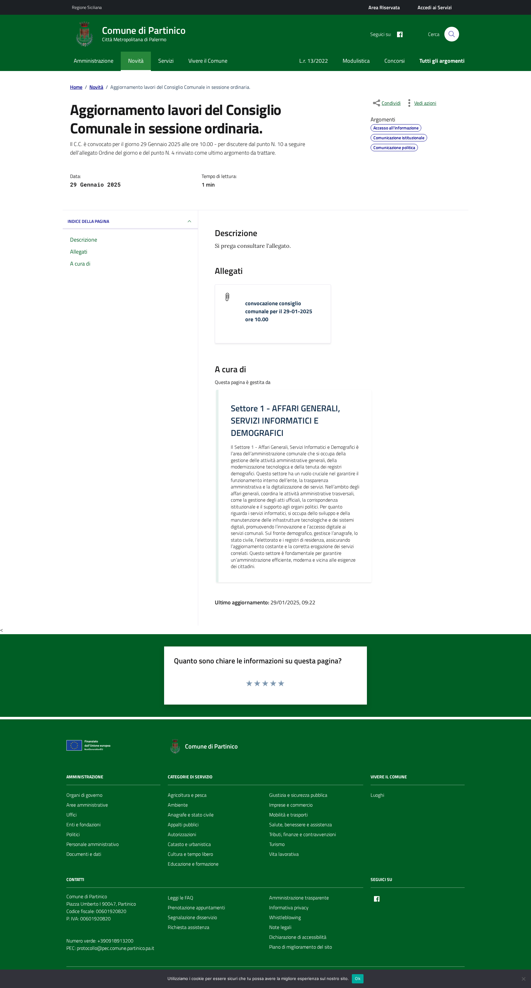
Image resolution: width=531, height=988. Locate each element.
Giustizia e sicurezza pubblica (298, 795)
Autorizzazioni (182, 834)
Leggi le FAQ (180, 897)
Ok (357, 978)
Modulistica (356, 61)
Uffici (71, 814)
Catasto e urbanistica (189, 844)
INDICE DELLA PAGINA (88, 221)
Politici (73, 834)
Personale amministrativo (92, 844)
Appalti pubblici (183, 824)
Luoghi (377, 795)
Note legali (280, 927)
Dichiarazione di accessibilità (297, 937)
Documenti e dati (83, 854)
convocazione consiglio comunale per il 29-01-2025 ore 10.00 (278, 311)
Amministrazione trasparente (299, 897)
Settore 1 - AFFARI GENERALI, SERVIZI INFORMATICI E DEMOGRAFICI (285, 420)
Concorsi (394, 61)
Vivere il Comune (207, 61)
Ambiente (178, 804)
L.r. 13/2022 (313, 61)
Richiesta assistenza (188, 927)
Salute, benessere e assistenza (300, 824)
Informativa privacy (289, 907)
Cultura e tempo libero (190, 854)
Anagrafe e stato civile (191, 814)
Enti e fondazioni (83, 824)
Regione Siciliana (87, 7)
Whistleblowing (285, 917)
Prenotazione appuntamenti (196, 907)
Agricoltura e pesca (187, 795)
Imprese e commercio (291, 804)
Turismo (277, 844)
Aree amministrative (87, 804)
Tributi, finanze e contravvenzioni (302, 834)
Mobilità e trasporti (288, 814)
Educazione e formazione (193, 863)
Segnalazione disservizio (192, 917)
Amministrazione (93, 61)
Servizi (166, 61)
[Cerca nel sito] (451, 34)
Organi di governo (84, 795)
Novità (136, 61)
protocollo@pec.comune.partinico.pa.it (115, 948)
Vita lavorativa (284, 854)
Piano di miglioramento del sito (300, 946)
